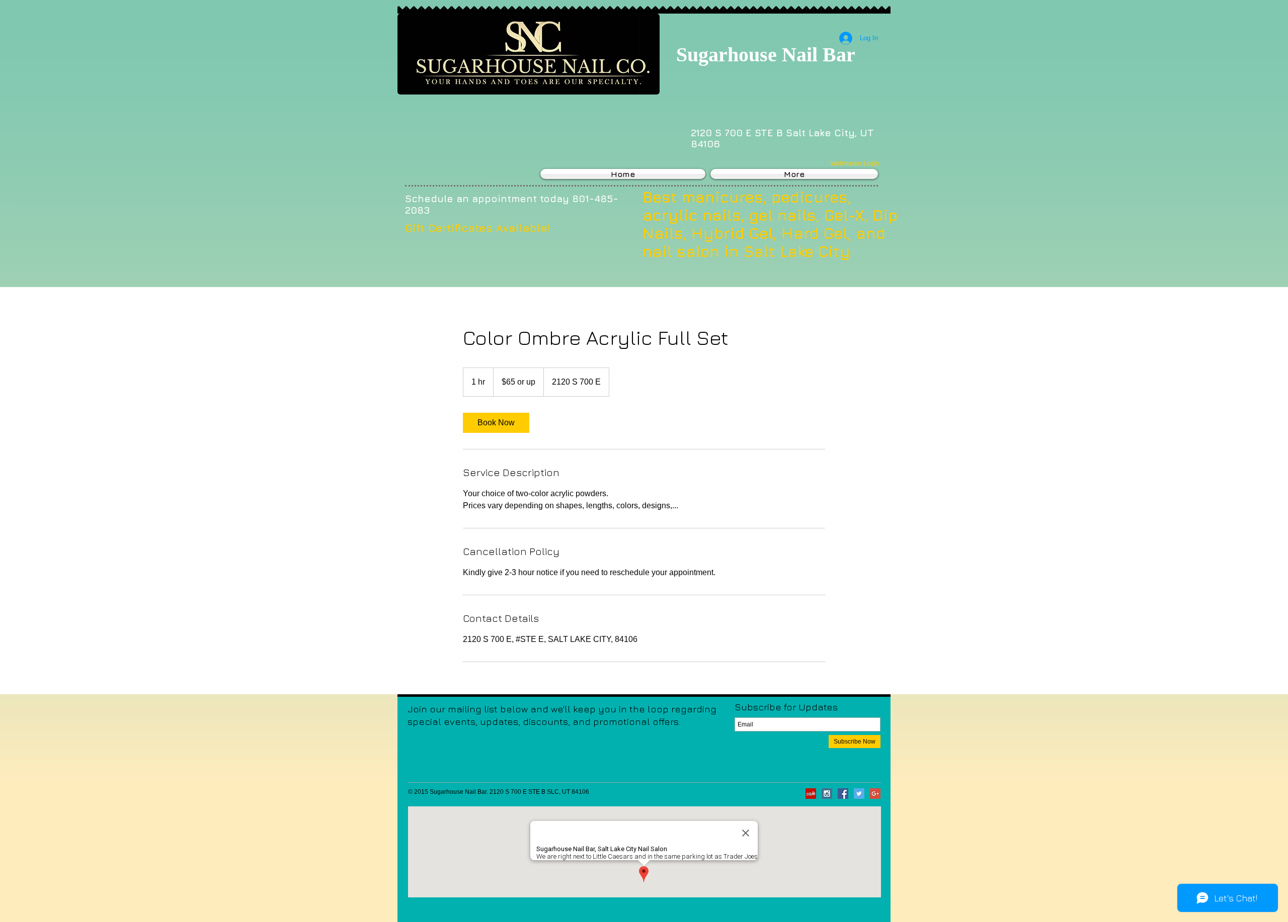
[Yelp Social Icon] (811, 793)
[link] (496, 423)
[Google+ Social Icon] (875, 793)
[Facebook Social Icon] (843, 793)
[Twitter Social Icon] (859, 793)
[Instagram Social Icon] (827, 793)
